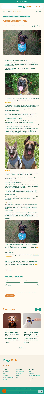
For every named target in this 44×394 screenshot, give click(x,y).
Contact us (31, 380)
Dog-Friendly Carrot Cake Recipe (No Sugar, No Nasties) (12, 334)
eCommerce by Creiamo (22, 392)
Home (4, 11)
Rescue (13, 16)
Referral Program (32, 378)
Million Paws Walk (7, 16)
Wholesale (5, 379)
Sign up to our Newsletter (8, 377)
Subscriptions (31, 373)
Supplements (5, 371)
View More (21, 348)
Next (40, 11)
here (37, 247)
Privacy (15, 389)
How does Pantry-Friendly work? (34, 376)
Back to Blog (9, 270)
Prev (37, 11)
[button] (3, 7)
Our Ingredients (19, 373)
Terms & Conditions (21, 389)
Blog (17, 377)
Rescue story (26, 16)
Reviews (17, 375)
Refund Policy (28, 389)
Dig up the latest (9, 11)
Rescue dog (19, 16)
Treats (4, 373)
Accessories (5, 375)
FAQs (30, 371)
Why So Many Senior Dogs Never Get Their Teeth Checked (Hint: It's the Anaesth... (31, 334)
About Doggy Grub (20, 371)
